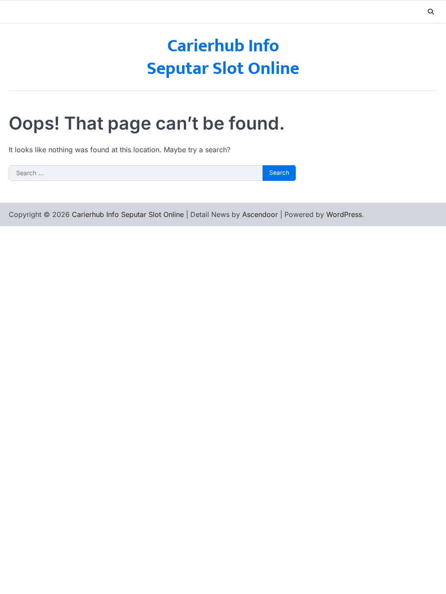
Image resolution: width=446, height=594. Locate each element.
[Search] (430, 11)
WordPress (344, 214)
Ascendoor (260, 214)
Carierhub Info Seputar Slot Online (223, 57)
